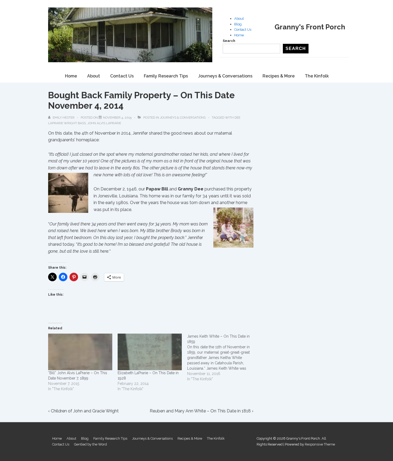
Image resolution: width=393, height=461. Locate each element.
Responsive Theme (320, 444)
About (239, 19)
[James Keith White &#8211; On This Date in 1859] (222, 358)
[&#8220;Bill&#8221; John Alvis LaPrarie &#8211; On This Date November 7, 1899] (80, 352)
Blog (238, 24)
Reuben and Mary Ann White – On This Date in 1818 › (201, 410)
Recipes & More (279, 76)
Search (229, 41)
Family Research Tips (166, 76)
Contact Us (242, 30)
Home (239, 35)
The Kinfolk (317, 76)
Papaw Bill (157, 189)
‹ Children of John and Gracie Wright (83, 410)
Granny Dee (190, 189)
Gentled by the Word (90, 444)
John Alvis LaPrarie (104, 123)
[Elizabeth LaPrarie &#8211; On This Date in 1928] (150, 352)
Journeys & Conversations (225, 76)
